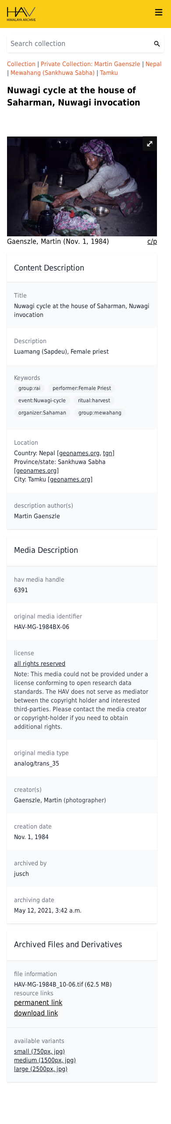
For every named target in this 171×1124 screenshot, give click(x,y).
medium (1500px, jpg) (45, 1060)
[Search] (157, 44)
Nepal (154, 63)
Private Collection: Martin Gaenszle (90, 63)
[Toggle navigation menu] (158, 12)
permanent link (38, 1002)
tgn (107, 453)
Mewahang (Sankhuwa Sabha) (53, 72)
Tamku (109, 72)
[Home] (80, 14)
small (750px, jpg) (39, 1051)
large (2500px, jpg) (41, 1068)
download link (36, 1013)
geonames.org (79, 453)
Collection (21, 63)
